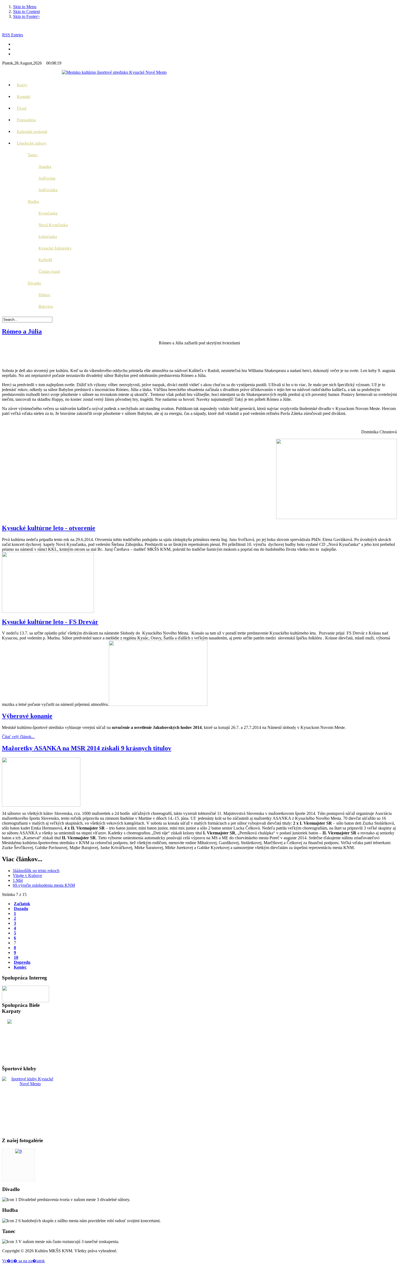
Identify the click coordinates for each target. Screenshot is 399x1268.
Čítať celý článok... (18, 736)
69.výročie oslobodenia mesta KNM (44, 885)
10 (16, 957)
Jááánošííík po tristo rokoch (36, 870)
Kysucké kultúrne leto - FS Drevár (50, 621)
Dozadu (21, 908)
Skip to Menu (24, 6)
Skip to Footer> (26, 16)
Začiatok (22, 903)
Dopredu (22, 962)
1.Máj (18, 880)
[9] (18, 1151)
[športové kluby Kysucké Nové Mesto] (30, 1083)
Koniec (20, 967)
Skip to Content (26, 11)
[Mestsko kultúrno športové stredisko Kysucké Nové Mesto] (114, 72)
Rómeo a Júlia (22, 331)
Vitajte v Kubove (27, 875)
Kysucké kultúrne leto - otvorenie (48, 527)
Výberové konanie (27, 715)
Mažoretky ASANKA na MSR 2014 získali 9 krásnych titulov (86, 748)
